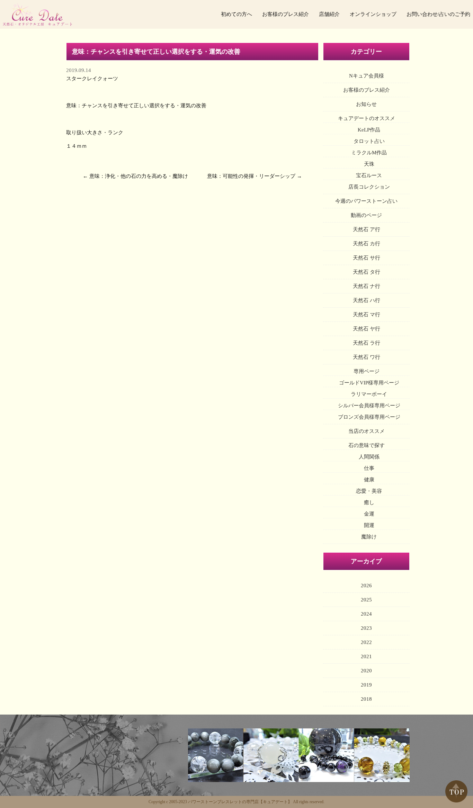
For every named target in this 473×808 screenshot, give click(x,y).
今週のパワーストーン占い (366, 201)
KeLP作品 (369, 130)
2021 (366, 656)
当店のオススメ (366, 431)
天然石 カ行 (366, 243)
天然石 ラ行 (366, 343)
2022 (366, 642)
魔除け (369, 536)
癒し (369, 502)
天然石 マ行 (366, 314)
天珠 (369, 164)
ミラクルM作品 (369, 152)
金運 (369, 514)
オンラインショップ (373, 14)
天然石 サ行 (366, 258)
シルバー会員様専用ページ (369, 405)
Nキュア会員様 (366, 76)
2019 (366, 685)
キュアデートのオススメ (366, 118)
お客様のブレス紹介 (285, 14)
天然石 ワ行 (366, 357)
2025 (366, 599)
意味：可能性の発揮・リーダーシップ (251, 176)
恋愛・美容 (369, 491)
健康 (369, 479)
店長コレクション (369, 187)
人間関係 (369, 457)
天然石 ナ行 (366, 286)
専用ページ (367, 371)
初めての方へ (236, 14)
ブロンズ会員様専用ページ (369, 417)
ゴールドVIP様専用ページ (369, 382)
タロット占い (369, 141)
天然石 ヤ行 (366, 329)
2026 (366, 585)
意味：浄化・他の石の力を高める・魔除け (138, 176)
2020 (366, 670)
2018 (366, 699)
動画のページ (366, 215)
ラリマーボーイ (369, 394)
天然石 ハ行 (366, 300)
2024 (366, 614)
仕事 (369, 468)
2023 (366, 628)
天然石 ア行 (366, 229)
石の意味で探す (366, 445)
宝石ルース (369, 175)
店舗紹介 (329, 14)
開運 (369, 525)
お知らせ (366, 104)
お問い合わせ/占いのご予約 (438, 14)
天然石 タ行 (366, 272)
